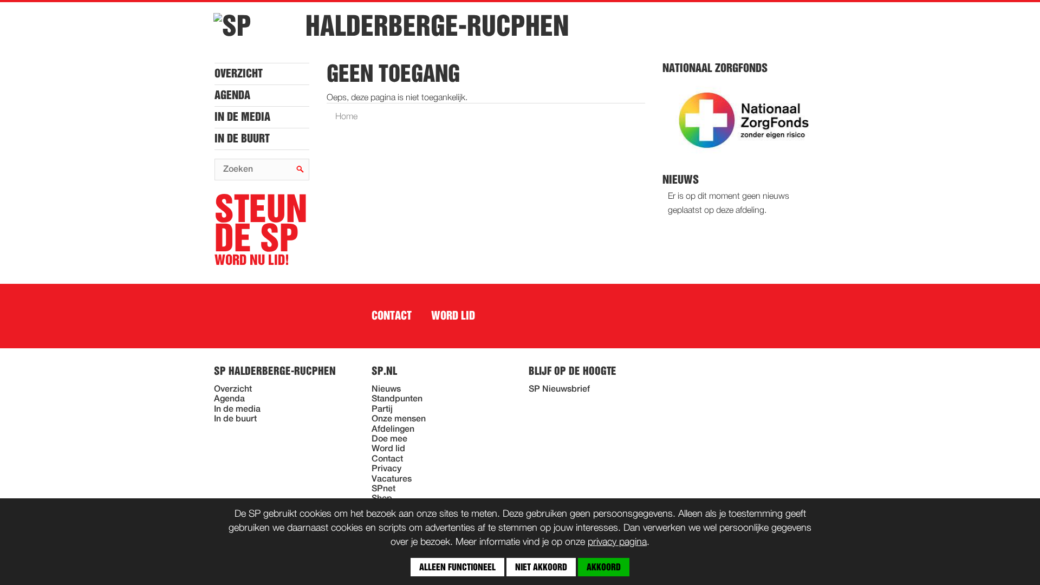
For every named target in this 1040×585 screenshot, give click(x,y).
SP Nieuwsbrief (559, 389)
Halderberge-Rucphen (437, 26)
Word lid (453, 315)
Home (346, 117)
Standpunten (397, 399)
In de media (242, 117)
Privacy (386, 469)
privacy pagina (617, 542)
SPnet (383, 489)
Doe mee (389, 439)
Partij (382, 409)
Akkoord (604, 567)
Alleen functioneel (457, 567)
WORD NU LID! (260, 230)
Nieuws (386, 389)
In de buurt (242, 138)
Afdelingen (393, 429)
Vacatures (392, 479)
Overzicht (238, 73)
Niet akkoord (541, 567)
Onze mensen (399, 419)
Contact (392, 315)
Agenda (232, 95)
